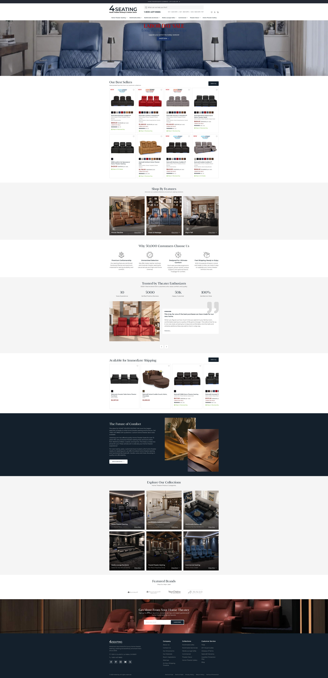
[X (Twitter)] (130, 662)
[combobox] (175, 7)
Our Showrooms (168, 651)
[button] (218, 12)
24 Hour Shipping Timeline (169, 664)
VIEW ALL (214, 83)
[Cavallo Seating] (195, 592)
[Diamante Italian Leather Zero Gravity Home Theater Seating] (122, 101)
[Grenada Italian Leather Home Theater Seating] (219, 378)
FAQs (203, 645)
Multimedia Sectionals (151, 17)
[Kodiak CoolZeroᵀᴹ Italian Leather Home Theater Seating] (205, 148)
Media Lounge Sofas (168, 17)
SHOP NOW (164, 38)
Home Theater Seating (118, 17)
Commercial (182, 17)
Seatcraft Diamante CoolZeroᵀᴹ (121, 115)
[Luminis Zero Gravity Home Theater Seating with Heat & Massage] (150, 101)
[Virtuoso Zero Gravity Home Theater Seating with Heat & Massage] (178, 101)
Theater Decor (194, 17)
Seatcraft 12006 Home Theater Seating (186, 394)
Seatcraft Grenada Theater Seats (215, 394)
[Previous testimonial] (161, 347)
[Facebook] (111, 662)
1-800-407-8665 (152, 12)
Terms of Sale (179, 674)
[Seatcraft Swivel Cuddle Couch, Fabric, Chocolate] (156, 378)
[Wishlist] (212, 12)
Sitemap (166, 660)
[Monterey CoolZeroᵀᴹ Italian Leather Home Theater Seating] (178, 148)
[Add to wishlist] (133, 89)
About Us (166, 645)
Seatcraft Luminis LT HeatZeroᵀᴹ (149, 115)
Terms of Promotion (212, 674)
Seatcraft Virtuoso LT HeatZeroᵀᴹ (176, 115)
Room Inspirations (169, 657)
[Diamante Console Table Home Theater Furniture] (124, 378)
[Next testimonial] (166, 347)
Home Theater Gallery (210, 17)
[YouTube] (125, 662)
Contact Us (167, 648)
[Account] (215, 12)
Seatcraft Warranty (207, 654)
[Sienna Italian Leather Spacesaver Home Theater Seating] (205, 101)
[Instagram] (120, 662)
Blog (203, 662)
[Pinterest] (116, 662)
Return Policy (200, 674)
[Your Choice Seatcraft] (174, 592)
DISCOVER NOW (117, 461)
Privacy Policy (189, 674)
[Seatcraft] (132, 592)
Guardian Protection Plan (208, 658)
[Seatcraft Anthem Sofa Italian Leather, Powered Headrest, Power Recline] (150, 148)
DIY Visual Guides (207, 648)
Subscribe (177, 622)
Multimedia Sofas (135, 17)
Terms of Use (169, 674)
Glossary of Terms (207, 651)
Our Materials (167, 654)
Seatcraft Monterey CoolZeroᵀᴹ (176, 162)
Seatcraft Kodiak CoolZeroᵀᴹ (203, 162)
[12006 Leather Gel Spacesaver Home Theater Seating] (122, 148)
